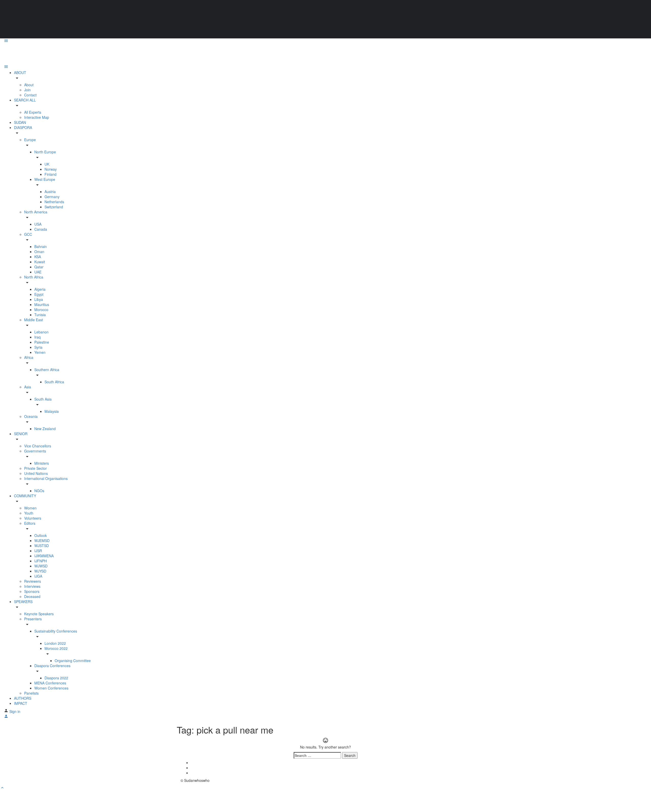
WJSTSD (41, 545)
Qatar (38, 266)
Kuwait (39, 261)
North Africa (33, 277)
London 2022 (55, 643)
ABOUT (20, 72)
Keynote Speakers (39, 613)
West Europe (44, 179)
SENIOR (20, 433)
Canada (40, 229)
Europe (30, 139)
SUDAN (20, 122)
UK (47, 164)
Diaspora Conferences (52, 665)
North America (35, 211)
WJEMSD (42, 540)
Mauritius (41, 304)
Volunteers (32, 518)
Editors (29, 523)
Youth (28, 513)
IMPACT (20, 703)
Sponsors (31, 591)
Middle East (33, 319)
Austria (50, 191)
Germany (52, 196)
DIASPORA (23, 127)
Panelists (31, 693)
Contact (30, 94)
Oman (39, 251)
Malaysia (52, 411)
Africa (28, 357)
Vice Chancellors (37, 445)
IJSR (38, 550)
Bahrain (40, 246)
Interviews (32, 586)
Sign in (14, 711)
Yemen (40, 352)
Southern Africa (46, 369)
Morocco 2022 (56, 648)
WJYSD (40, 571)
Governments (35, 450)
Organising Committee (73, 660)
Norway (51, 169)
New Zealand (45, 428)
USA (37, 224)
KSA (37, 256)
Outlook (40, 535)
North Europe (45, 151)
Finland (50, 174)
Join (27, 89)
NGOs (39, 490)
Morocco (41, 309)
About (29, 84)
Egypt (38, 294)
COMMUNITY (25, 495)
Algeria (40, 289)
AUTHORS (22, 698)
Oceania (31, 416)
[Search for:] (317, 755)
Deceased (32, 596)
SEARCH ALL (25, 99)
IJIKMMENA (44, 555)
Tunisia (40, 314)
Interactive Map (36, 117)
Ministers (41, 463)
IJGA (38, 576)
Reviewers (32, 581)
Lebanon (41, 331)
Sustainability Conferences (55, 631)
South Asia (43, 399)
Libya (38, 299)
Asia (27, 386)
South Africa (54, 381)
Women (30, 507)
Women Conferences (51, 688)
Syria (38, 347)
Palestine (41, 342)
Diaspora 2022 (56, 677)
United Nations (36, 473)
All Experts (32, 112)
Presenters (33, 618)
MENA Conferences (50, 682)
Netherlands (54, 201)
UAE (37, 271)
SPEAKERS (23, 601)
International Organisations (46, 478)
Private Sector (35, 468)
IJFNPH (40, 560)
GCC (28, 234)
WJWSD (41, 565)
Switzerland (54, 206)
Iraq (37, 337)
